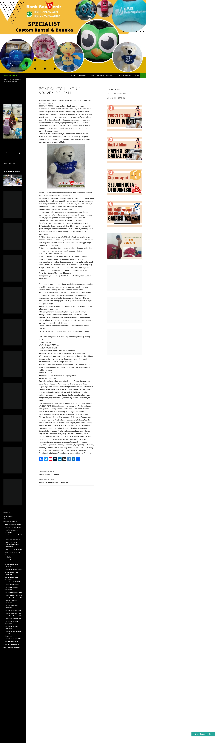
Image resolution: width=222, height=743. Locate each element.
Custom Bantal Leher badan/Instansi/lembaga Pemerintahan (12, 544)
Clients (91, 75)
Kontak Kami (82, 75)
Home (73, 75)
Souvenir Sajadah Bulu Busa (11, 647)
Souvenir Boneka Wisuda (11, 644)
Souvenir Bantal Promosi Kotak (12, 616)
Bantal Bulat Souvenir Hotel (13, 613)
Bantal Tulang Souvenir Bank (13, 592)
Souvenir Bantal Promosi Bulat (12, 598)
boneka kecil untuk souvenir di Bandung (53, 481)
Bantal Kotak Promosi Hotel (13, 618)
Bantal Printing (7, 516)
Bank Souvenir (10, 75)
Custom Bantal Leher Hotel (13, 552)
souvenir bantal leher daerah (13, 569)
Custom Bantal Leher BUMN (13, 549)
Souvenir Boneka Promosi (11, 641)
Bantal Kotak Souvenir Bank (13, 631)
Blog (137, 75)
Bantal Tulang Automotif (12, 585)
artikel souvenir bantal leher (13, 524)
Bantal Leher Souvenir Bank (13, 527)
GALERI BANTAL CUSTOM (123, 75)
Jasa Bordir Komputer (104, 75)
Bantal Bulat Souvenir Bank (13, 610)
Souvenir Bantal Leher (10, 522)
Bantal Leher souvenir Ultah (13, 540)
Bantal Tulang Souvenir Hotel (13, 595)
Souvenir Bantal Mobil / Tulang (12, 582)
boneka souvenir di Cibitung (49, 473)
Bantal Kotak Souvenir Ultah (13, 639)
